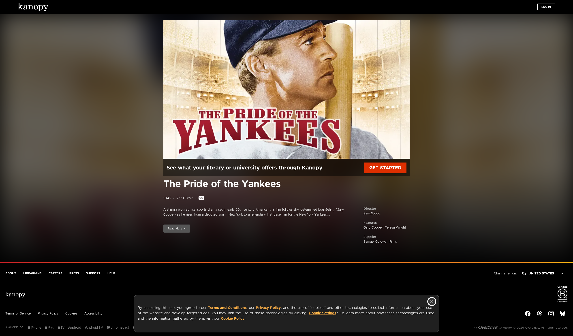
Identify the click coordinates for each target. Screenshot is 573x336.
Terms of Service (18, 313)
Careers (55, 273)
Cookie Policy (233, 318)
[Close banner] (431, 301)
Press (74, 273)
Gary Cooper (373, 227)
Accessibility (93, 313)
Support (93, 273)
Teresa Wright (395, 227)
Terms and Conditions (227, 308)
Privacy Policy (268, 308)
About (10, 273)
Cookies (71, 313)
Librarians (32, 273)
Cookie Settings (322, 313)
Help (111, 273)
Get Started (385, 168)
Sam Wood (371, 213)
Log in (546, 7)
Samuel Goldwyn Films (380, 241)
